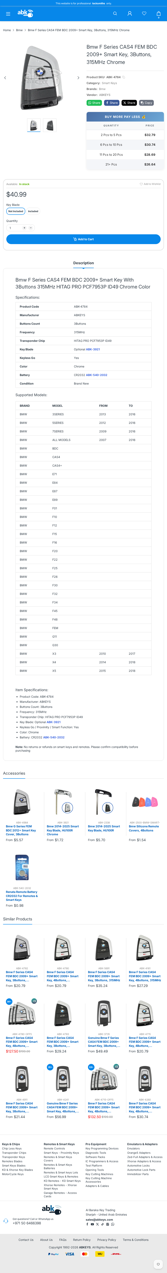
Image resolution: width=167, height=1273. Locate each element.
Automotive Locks (138, 1165)
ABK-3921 (93, 349)
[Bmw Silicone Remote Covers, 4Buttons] (145, 802)
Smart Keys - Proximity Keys (61, 1152)
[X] (97, 1224)
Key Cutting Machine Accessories (99, 1180)
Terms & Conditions (135, 1239)
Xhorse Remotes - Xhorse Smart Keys (60, 1186)
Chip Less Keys (12, 1148)
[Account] (129, 13)
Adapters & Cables (97, 1185)
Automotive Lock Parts (141, 1169)
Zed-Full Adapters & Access (145, 1157)
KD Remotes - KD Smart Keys (62, 1180)
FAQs (62, 1239)
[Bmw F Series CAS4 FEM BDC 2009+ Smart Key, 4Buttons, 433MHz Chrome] (63, 948)
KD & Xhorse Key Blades (17, 1169)
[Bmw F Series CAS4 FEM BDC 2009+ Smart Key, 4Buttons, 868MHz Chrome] (145, 1013)
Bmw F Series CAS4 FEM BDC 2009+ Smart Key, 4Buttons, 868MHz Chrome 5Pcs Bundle (104, 1107)
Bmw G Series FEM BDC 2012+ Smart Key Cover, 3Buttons (21, 830)
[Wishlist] (144, 13)
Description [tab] (83, 263)
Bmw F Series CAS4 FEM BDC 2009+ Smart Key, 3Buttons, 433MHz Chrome (21, 976)
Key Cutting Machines (99, 1173)
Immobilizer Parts (138, 1173)
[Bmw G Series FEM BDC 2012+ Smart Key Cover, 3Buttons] (22, 802)
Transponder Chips (14, 1152)
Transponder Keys (13, 1157)
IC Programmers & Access (102, 1161)
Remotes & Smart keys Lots (61, 1172)
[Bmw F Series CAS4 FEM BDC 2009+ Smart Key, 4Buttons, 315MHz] (145, 948)
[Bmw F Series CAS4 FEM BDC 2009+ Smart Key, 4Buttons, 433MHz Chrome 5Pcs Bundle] (22, 1013)
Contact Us (26, 1239)
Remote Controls (54, 1148)
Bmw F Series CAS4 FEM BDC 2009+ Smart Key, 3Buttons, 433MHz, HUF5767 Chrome (21, 1107)
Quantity (12, 221)
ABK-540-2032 (96, 375)
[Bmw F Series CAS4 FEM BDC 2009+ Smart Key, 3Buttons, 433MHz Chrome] (22, 948)
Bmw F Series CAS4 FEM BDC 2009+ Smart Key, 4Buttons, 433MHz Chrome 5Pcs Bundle (21, 1042)
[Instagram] (107, 1224)
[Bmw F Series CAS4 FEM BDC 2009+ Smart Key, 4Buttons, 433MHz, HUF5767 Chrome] (145, 1079)
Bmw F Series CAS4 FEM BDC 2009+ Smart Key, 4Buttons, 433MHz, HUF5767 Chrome (144, 1107)
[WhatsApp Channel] (112, 1224)
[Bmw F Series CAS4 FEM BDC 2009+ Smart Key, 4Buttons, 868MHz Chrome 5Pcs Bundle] (104, 1079)
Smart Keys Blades (13, 1165)
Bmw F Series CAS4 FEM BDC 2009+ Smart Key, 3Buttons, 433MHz (62, 1042)
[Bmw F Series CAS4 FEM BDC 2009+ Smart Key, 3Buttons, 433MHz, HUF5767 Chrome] (22, 1079)
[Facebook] (87, 1224)
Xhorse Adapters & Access (144, 1161)
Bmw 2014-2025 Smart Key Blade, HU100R (104, 828)
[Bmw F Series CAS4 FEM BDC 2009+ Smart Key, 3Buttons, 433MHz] (63, 1013)
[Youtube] (92, 1224)
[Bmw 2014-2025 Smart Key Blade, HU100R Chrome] (63, 802)
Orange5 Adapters (139, 1152)
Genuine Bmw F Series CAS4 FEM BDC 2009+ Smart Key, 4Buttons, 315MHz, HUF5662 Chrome (62, 1107)
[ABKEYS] (25, 17)
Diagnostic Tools (96, 1152)
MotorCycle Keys (13, 1173)
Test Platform (94, 1165)
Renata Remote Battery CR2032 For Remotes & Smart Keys (22, 895)
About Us (46, 1239)
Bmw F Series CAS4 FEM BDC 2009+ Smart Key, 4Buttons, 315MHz (145, 976)
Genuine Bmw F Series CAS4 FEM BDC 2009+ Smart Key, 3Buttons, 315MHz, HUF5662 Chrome (103, 1042)
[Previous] (5, 78)
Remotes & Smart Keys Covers (58, 1158)
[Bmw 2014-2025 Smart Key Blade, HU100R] (104, 802)
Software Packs (95, 1157)
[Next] (78, 78)
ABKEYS (85, 1247)
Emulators (133, 1148)
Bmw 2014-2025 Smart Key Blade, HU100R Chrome (63, 830)
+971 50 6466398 (27, 1223)
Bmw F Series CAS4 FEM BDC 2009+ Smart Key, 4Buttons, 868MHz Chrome (144, 1042)
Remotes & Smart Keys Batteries (58, 1166)
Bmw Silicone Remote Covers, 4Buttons (144, 828)
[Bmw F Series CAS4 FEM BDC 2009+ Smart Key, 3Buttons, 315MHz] (104, 948)
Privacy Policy (106, 1239)
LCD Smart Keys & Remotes (61, 1176)
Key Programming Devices (102, 1148)
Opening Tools (95, 1169)
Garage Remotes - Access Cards (60, 1194)
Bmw (102, 89)
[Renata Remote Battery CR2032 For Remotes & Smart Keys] (22, 867)
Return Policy (82, 1239)
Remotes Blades (12, 1161)
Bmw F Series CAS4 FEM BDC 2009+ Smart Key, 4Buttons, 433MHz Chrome (62, 976)
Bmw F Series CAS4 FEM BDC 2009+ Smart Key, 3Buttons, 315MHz (104, 976)
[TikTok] (102, 1224)
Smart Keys (109, 83)
